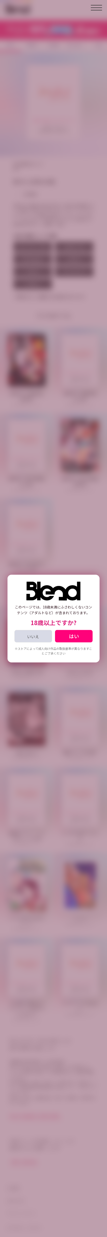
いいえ (33, 636)
